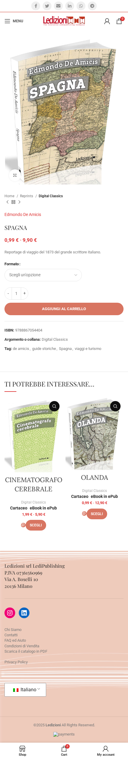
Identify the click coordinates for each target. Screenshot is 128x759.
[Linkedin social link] (69, 5)
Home (9, 196)
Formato (11, 264)
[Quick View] (23, 525)
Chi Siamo (12, 629)
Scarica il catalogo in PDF (25, 651)
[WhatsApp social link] (81, 5)
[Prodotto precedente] (7, 202)
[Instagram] (9, 612)
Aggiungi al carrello (64, 309)
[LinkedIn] (24, 612)
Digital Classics (51, 196)
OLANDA (94, 477)
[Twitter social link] (47, 5)
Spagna (65, 348)
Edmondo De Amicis (22, 214)
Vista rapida (54, 406)
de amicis (21, 348)
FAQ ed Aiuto (15, 640)
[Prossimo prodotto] (19, 202)
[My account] (107, 21)
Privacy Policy (16, 662)
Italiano (27, 689)
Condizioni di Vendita (21, 646)
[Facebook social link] (35, 5)
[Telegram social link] (92, 5)
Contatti (11, 635)
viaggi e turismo (88, 348)
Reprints (27, 196)
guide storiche (44, 348)
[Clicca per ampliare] (15, 175)
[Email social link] (58, 5)
